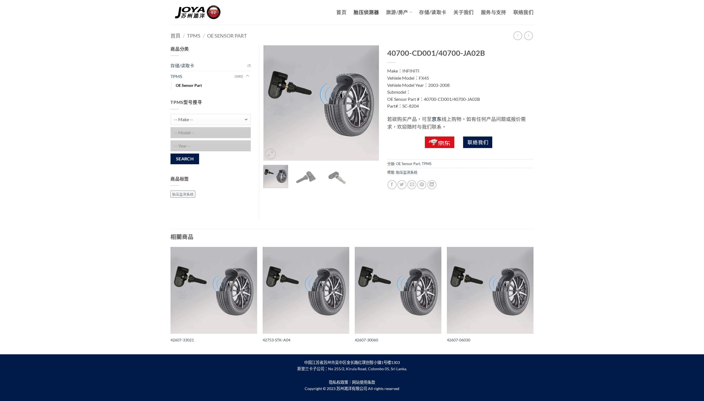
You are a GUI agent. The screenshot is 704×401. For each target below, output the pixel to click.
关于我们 (463, 12)
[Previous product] (528, 35)
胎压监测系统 (406, 172)
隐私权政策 (338, 382)
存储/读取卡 (432, 12)
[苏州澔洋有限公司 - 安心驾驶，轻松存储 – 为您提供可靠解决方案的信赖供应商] (198, 12)
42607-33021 (182, 340)
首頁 (175, 36)
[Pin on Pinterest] (421, 184)
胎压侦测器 (366, 12)
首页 (341, 12)
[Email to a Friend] (411, 184)
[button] (270, 154)
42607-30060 (366, 340)
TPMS (193, 36)
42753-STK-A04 (276, 340)
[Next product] (517, 35)
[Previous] (272, 103)
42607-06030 (458, 340)
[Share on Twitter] (401, 184)
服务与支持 (493, 12)
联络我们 (523, 12)
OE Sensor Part (227, 36)
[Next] (370, 103)
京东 (437, 119)
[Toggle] (247, 76)
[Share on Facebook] (392, 184)
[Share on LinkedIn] (431, 184)
